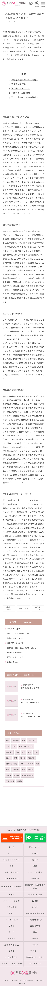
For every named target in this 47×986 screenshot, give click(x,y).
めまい (30, 770)
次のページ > (38, 608)
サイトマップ (35, 963)
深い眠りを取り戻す (20, 88)
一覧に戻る (23, 608)
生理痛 (16, 775)
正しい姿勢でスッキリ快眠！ (24, 97)
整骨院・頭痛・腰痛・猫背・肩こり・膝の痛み (23, 647)
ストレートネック (26, 764)
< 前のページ (8, 608)
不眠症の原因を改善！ (21, 92)
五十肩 (22, 758)
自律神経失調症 (11, 764)
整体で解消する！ (19, 83)
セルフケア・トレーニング (18, 633)
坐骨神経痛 (10, 781)
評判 (29, 752)
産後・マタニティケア (16, 657)
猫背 (23, 752)
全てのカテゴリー (14, 629)
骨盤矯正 (16, 741)
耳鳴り (8, 775)
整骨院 (19, 781)
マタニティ (32, 741)
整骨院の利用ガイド (15, 643)
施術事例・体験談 (14, 652)
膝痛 (7, 770)
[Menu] (43, 3)
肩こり (8, 758)
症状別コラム (12, 662)
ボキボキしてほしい (26, 746)
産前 (23, 741)
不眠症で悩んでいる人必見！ (24, 79)
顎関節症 (31, 758)
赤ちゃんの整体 (27, 775)
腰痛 (15, 758)
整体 (7, 741)
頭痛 (37, 764)
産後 (23, 770)
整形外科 (9, 752)
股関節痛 (16, 770)
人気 (7, 746)
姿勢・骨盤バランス (15, 638)
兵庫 (14, 746)
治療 (17, 752)
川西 (36, 752)
